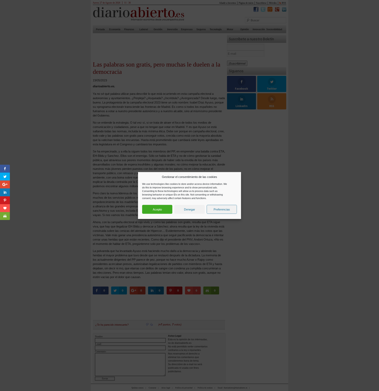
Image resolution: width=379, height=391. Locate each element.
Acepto (157, 209)
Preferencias (222, 209)
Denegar (189, 209)
